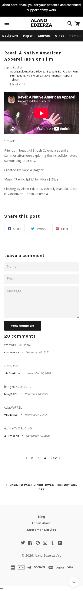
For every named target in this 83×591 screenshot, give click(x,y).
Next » (55, 458)
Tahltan (14, 79)
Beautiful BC (54, 71)
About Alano (41, 523)
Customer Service (41, 530)
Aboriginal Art (18, 71)
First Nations (17, 75)
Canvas (44, 36)
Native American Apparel (57, 75)
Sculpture (10, 36)
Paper (28, 36)
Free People (34, 75)
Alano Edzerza (37, 71)
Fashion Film (70, 71)
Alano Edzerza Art (48, 555)
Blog (41, 517)
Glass (59, 36)
